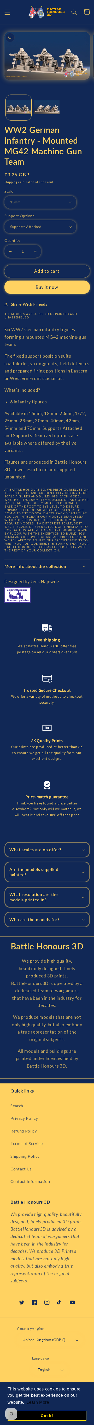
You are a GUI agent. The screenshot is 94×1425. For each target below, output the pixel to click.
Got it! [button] (47, 1416)
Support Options (19, 216)
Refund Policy (23, 1131)
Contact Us (21, 1169)
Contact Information (30, 1181)
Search (16, 1105)
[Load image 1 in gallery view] (18, 107)
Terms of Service (26, 1143)
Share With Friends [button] (29, 304)
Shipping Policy (25, 1156)
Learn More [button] (37, 1402)
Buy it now (47, 287)
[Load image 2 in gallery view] (47, 107)
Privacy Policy (24, 1118)
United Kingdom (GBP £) (44, 1339)
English (44, 1369)
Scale (9, 191)
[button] (7, 12)
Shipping (10, 182)
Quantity (12, 240)
